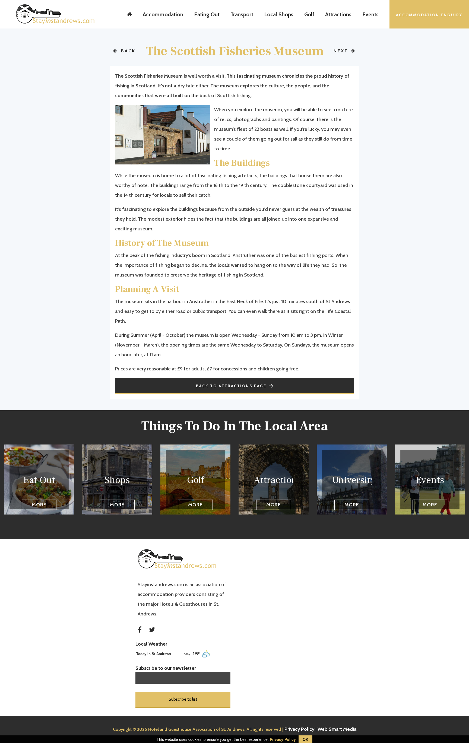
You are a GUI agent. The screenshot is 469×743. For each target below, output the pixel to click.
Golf (309, 14)
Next (342, 50)
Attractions (338, 14)
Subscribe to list (183, 699)
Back (127, 50)
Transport (241, 14)
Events (370, 14)
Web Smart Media (337, 729)
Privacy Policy (299, 729)
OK (305, 739)
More (39, 505)
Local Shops (278, 14)
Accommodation (163, 14)
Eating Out (207, 14)
